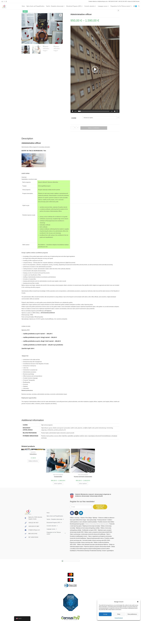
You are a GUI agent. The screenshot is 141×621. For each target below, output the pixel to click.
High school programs (58, 474)
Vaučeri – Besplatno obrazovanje (54, 519)
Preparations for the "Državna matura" (54, 533)
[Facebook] (72, 513)
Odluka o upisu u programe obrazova (93, 532)
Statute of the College (86, 517)
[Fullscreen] (117, 111)
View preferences (132, 614)
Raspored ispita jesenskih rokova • (96, 538)
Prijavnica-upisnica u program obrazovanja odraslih (97, 546)
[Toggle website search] (138, 6)
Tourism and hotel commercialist (83, 476)
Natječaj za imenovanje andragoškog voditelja (88, 528)
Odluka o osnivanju (75, 517)
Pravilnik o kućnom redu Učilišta (106, 521)
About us (95, 1)
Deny (118, 614)
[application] (94, 69)
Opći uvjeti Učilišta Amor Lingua (78, 519)
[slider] (93, 111)
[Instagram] (76, 513)
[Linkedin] (81, 513)
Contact (90, 1)
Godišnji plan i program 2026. (89, 530)
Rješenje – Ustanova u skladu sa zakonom (103, 517)
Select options (58, 483)
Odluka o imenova (105, 528)
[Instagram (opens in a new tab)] (4, 1)
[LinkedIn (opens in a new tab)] (6, 1)
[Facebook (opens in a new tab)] (2, 1)
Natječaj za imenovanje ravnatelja (91, 526)
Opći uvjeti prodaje (91, 519)
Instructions (33, 452)
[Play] (72, 111)
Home (48, 512)
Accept (105, 614)
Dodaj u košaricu (93, 128)
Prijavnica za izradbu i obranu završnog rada (81, 542)
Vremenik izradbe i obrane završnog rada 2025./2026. (96, 540)
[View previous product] (118, 10)
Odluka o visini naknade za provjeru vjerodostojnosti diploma (92, 544)
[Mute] (115, 111)
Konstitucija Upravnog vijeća (77, 524)
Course (73, 118)
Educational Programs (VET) (53, 522)
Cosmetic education (51, 525)
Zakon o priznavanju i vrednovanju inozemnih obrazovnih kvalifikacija (87, 534)
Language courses (51, 529)
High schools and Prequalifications (55, 516)
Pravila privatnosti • (102, 519)
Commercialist (58, 476)
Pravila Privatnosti (119, 618)
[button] (138, 602)
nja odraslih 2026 (107, 532)
